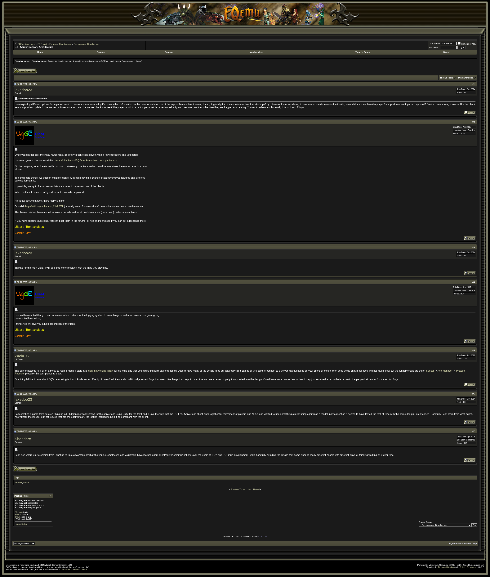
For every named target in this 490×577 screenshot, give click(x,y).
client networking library (100, 370)
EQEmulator (455, 543)
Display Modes (465, 78)
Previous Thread (238, 489)
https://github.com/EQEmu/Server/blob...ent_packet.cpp (86, 160)
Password (433, 47)
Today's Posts (362, 52)
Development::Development (87, 44)
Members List (256, 52)
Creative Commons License (74, 569)
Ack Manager (445, 370)
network (18, 482)
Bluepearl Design (446, 567)
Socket (430, 370)
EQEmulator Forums (47, 44)
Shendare (23, 439)
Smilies (18, 514)
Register (169, 52)
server (26, 482)
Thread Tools (446, 78)
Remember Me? (468, 44)
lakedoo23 (23, 90)
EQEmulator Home (26, 44)
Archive (467, 543)
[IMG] (17, 517)
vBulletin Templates (467, 567)
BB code (19, 512)
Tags (16, 477)
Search (446, 52)
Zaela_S (22, 356)
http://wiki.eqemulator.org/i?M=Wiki (44, 206)
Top (475, 543)
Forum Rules (21, 524)
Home (40, 52)
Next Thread (254, 489)
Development (65, 44)
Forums (101, 52)
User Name (434, 43)
